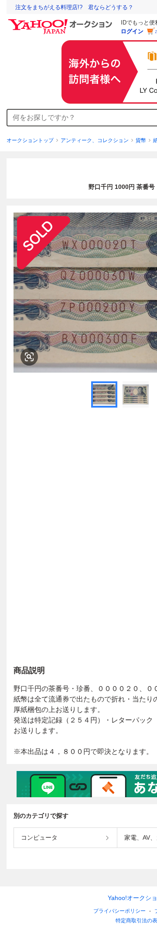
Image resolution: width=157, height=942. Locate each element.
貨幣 (141, 140)
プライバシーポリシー (119, 911)
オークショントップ (30, 140)
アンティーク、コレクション (95, 140)
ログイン (132, 31)
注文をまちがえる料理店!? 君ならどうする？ (74, 7)
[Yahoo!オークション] (61, 21)
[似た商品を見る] (29, 357)
